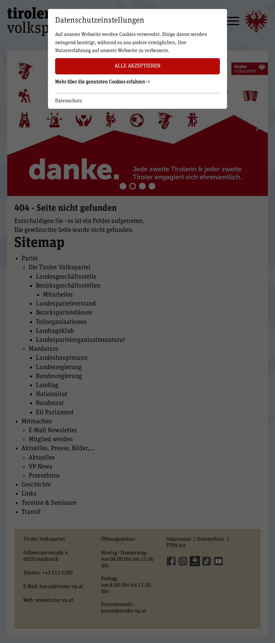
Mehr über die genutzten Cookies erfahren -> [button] (102, 81)
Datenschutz (68, 100)
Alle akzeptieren (137, 66)
